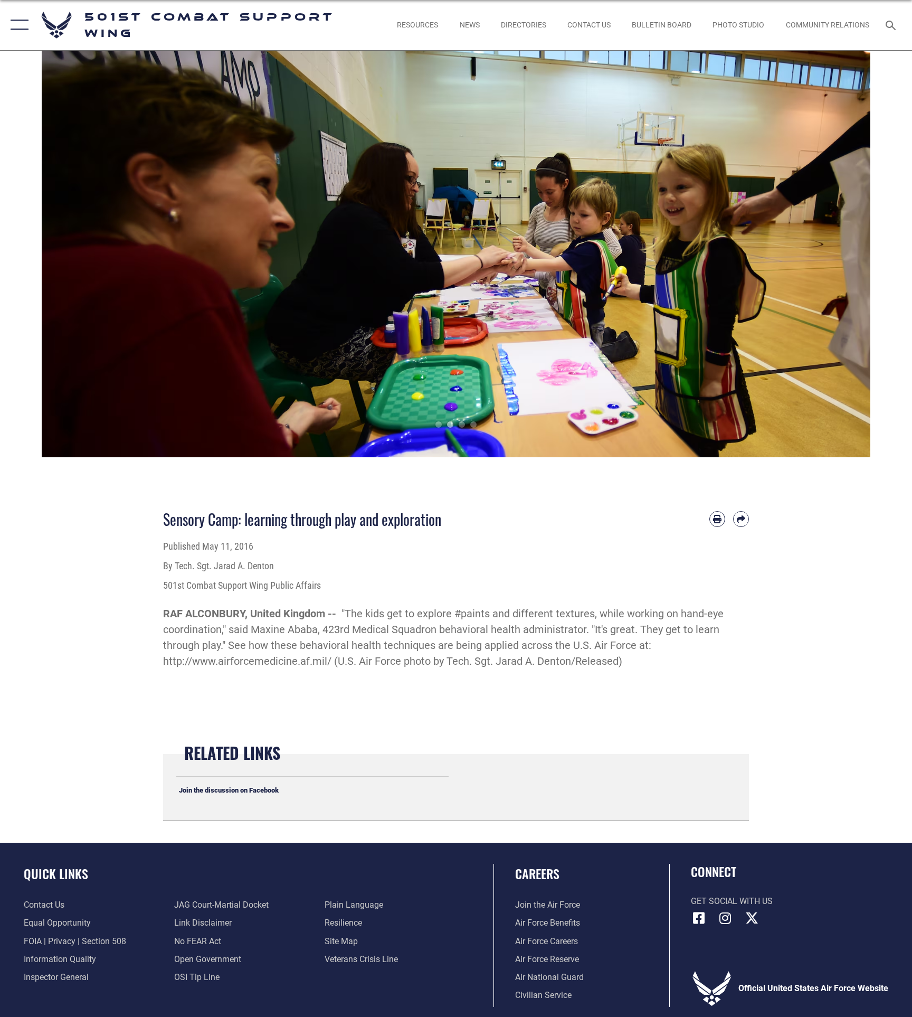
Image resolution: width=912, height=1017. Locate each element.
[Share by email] (741, 519)
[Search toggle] (891, 25)
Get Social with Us (732, 901)
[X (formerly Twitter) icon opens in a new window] (751, 918)
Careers (537, 873)
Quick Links (56, 873)
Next (828, 254)
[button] (17, 25)
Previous (83, 254)
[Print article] (717, 519)
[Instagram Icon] (725, 918)
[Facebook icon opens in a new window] (699, 918)
